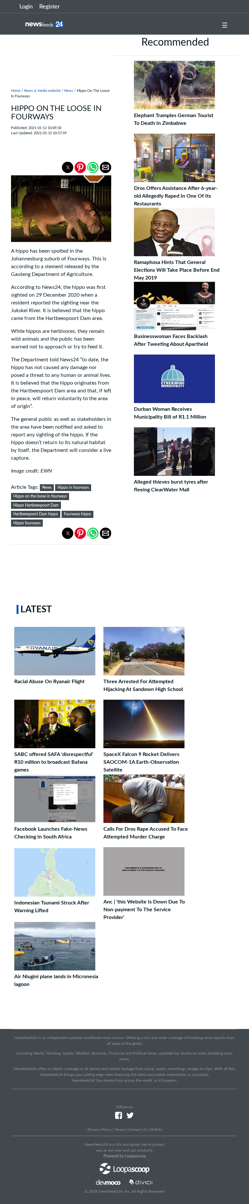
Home (15, 91)
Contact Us (137, 1130)
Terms (119, 1130)
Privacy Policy (100, 1130)
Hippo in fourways (73, 487)
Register (49, 7)
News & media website (42, 91)
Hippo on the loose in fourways (40, 496)
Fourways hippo (77, 514)
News (68, 91)
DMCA (155, 1130)
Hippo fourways (27, 523)
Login (26, 7)
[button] (67, 167)
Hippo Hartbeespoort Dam (36, 505)
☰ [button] (225, 25)
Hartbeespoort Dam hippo (35, 514)
